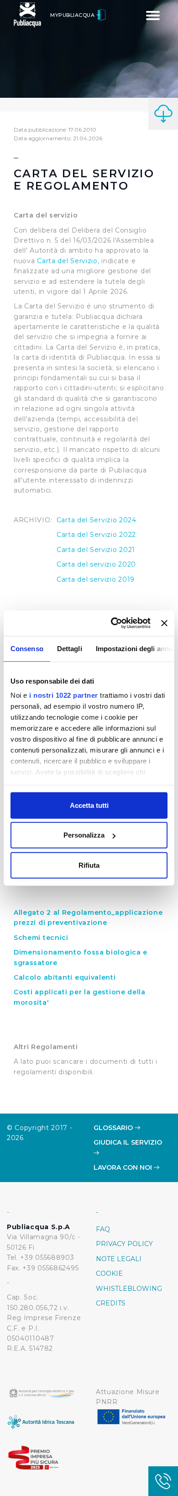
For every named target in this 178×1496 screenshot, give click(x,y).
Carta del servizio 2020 (96, 564)
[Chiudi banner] (164, 623)
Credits (111, 1303)
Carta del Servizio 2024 (96, 520)
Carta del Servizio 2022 (96, 534)
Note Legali (118, 1259)
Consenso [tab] (26, 648)
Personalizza (84, 835)
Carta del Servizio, (68, 261)
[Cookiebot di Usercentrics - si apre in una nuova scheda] (113, 623)
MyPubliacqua (73, 15)
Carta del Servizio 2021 (96, 550)
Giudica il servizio (128, 1142)
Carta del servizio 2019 (96, 579)
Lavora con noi (124, 1167)
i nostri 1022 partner (63, 695)
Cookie (109, 1273)
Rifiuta (89, 865)
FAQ (103, 1229)
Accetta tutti (89, 805)
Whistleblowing (129, 1288)
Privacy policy (124, 1244)
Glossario (114, 1128)
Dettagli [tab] (69, 648)
